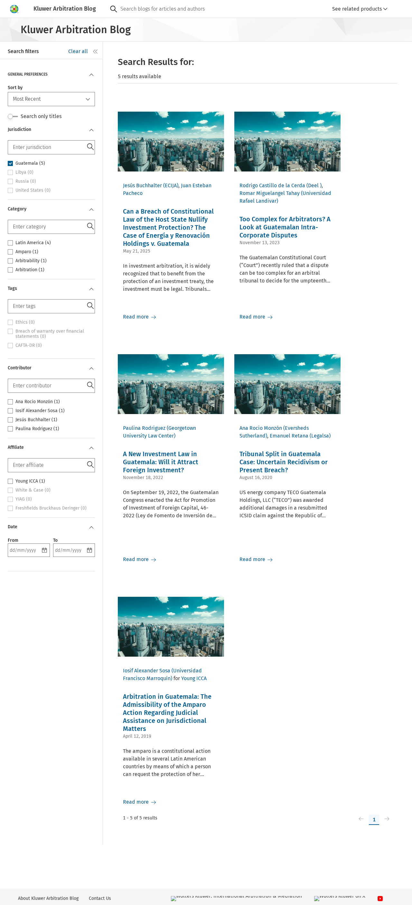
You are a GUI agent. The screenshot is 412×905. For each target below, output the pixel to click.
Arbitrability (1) (31, 260)
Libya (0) (24, 172)
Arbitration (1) (29, 269)
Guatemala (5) (30, 163)
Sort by (15, 87)
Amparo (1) (26, 251)
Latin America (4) (33, 242)
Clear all (78, 51)
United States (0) (33, 190)
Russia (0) (25, 181)
